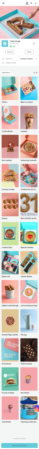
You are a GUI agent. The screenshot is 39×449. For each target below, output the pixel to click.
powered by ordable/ (19, 438)
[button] (19, 43)
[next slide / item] (37, 22)
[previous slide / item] (1, 22)
